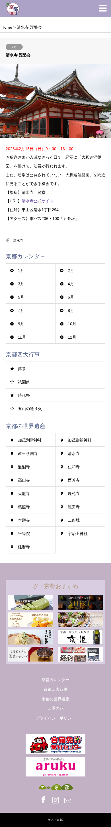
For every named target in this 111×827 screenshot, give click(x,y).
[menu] (102, 8)
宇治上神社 (78, 533)
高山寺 (24, 480)
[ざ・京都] (13, 9)
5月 (21, 297)
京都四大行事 (55, 689)
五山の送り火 (30, 408)
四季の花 (55, 708)
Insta (55, 799)
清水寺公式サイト (38, 201)
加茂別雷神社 (30, 440)
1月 (21, 270)
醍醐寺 (24, 467)
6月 (71, 297)
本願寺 (24, 520)
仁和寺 (74, 467)
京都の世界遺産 (55, 699)
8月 (71, 310)
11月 (22, 337)
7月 (21, 310)
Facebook (43, 799)
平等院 (24, 533)
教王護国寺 (28, 453)
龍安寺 (74, 507)
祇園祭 (24, 382)
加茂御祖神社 (80, 440)
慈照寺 (24, 507)
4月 (71, 284)
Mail (67, 799)
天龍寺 (24, 493)
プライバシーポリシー (55, 718)
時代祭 (24, 395)
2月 (14, 47)
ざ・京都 (57, 819)
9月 (21, 324)
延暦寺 (24, 547)
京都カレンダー (55, 679)
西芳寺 (74, 480)
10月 (72, 324)
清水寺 (18, 241)
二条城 (74, 520)
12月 (72, 337)
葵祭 (22, 368)
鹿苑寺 (74, 493)
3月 (21, 284)
